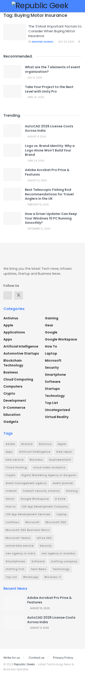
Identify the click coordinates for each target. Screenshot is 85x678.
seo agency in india (20, 553)
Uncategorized (57, 410)
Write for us (11, 657)
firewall (11, 491)
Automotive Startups (21, 353)
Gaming (51, 318)
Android (27, 444)
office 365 (44, 538)
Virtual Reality (56, 417)
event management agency (26, 483)
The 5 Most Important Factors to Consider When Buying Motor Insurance (55, 31)
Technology (55, 395)
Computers (12, 386)
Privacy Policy (63, 657)
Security (52, 367)
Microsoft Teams (18, 538)
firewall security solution (41, 491)
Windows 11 (52, 577)
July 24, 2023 (65, 41)
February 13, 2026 (38, 204)
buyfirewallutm (60, 459)
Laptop (51, 353)
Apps (7, 339)
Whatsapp (30, 577)
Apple (8, 325)
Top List (51, 403)
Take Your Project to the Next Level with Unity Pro (49, 89)
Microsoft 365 (56, 522)
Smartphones (15, 561)
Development (14, 400)
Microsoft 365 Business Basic (28, 530)
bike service (15, 459)
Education (11, 414)
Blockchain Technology (13, 363)
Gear (49, 325)
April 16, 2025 (35, 97)
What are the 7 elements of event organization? (52, 69)
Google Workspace (61, 339)
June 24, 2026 (35, 160)
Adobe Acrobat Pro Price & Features (47, 172)
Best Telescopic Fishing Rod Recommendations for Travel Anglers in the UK (49, 194)
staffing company (64, 561)
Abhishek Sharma (42, 41)
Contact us (36, 657)
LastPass (12, 522)
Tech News (38, 569)
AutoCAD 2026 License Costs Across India (49, 128)
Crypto (9, 393)
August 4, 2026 (36, 136)
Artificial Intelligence (20, 346)
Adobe (10, 444)
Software (53, 381)
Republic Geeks (24, 664)
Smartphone (55, 374)
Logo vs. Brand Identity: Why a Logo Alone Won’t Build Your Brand (50, 150)
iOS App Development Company (45, 506)
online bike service (20, 545)
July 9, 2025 (34, 77)
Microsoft (53, 360)
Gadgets (10, 421)
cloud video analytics (49, 467)
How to (51, 346)
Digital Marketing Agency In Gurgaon (49, 475)
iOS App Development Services (28, 514)
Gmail (10, 499)
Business (10, 372)
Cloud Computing (18, 379)
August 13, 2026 (37, 180)
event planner (63, 483)
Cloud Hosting (16, 467)
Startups (52, 388)
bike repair (64, 452)
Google (51, 332)
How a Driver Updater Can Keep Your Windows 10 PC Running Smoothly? (51, 218)
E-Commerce (14, 407)
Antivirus (10, 318)
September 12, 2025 (38, 228)
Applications (14, 332)
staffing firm (15, 569)
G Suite (60, 499)
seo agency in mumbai (58, 553)
